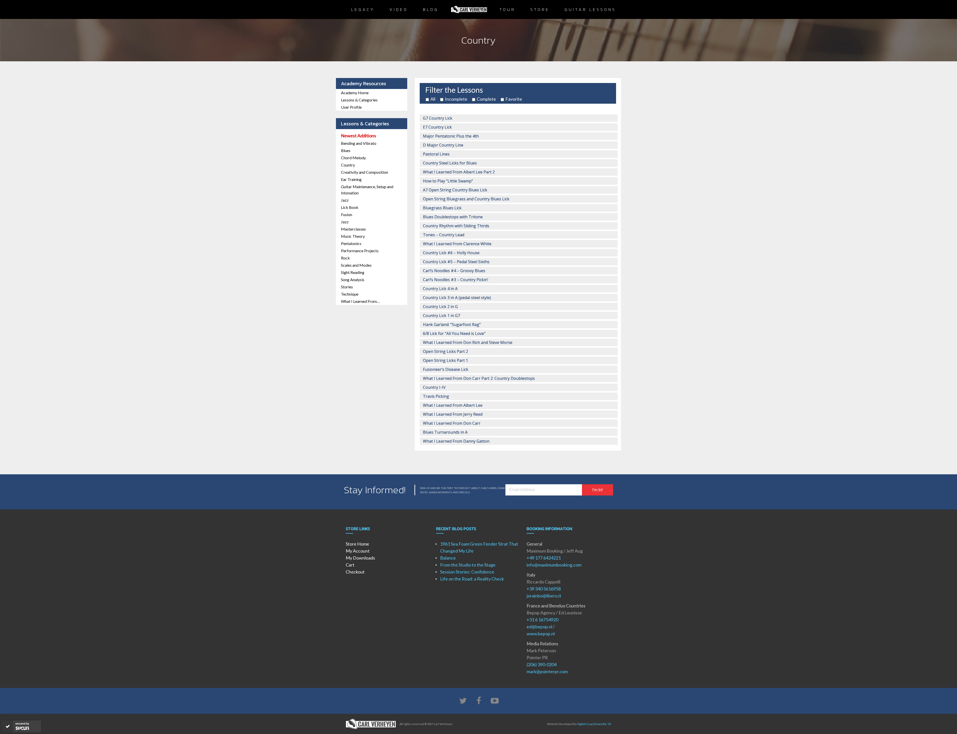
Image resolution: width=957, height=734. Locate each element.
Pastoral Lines (436, 154)
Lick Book (349, 207)
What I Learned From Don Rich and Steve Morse (467, 342)
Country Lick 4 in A (440, 288)
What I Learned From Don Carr (451, 423)
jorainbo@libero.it (544, 595)
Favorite (513, 99)
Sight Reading (352, 272)
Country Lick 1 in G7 (441, 315)
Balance (448, 558)
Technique (349, 294)
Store (540, 9)
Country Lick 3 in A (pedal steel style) (457, 297)
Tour (507, 9)
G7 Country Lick (437, 118)
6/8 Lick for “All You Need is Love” (454, 333)
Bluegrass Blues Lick (442, 208)
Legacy (363, 9)
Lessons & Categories (359, 99)
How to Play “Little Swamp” (448, 181)
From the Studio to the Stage (467, 565)
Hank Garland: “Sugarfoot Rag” (452, 324)
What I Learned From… (360, 301)
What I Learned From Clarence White (457, 243)
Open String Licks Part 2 (445, 351)
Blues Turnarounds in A (445, 432)
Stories (347, 286)
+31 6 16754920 (542, 619)
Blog (431, 9)
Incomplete (456, 99)
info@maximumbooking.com (554, 565)
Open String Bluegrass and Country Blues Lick (466, 199)
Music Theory (353, 236)
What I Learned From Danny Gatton (456, 441)
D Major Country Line (443, 145)
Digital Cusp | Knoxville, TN (594, 724)
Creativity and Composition (364, 172)
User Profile (351, 107)
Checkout (355, 571)
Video (399, 9)
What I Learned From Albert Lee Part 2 (459, 172)
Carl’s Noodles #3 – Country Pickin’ (455, 279)
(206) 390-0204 (542, 664)
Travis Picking (436, 396)
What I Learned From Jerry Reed (452, 414)
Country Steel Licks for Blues (450, 163)
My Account (358, 551)
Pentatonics (351, 243)
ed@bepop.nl (539, 626)
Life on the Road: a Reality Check (472, 578)
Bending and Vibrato (358, 143)
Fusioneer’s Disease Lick (445, 369)
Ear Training (351, 179)
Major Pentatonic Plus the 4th (451, 136)
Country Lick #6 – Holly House (451, 252)
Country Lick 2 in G (440, 306)
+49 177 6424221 (544, 558)
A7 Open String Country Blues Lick (455, 190)
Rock (345, 257)
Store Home (357, 544)
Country (348, 165)
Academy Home (355, 92)
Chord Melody (353, 157)
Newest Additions (358, 135)
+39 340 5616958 (544, 588)
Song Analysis (352, 279)
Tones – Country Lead (443, 235)
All (432, 99)
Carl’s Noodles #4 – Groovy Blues (454, 270)
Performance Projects (360, 250)
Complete (486, 99)
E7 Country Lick (437, 127)
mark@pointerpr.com (547, 671)
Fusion (346, 214)
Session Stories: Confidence (467, 571)
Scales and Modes (356, 265)
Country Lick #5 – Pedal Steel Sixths (456, 261)
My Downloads (360, 558)
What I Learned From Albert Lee (452, 405)
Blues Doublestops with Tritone (453, 217)
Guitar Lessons (590, 9)
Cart (350, 565)
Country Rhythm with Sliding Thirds (456, 226)
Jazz (345, 200)
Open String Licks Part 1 (445, 360)
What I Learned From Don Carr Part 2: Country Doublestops (479, 378)
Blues (345, 150)
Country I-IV (434, 387)
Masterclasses (353, 229)
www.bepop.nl (541, 633)
